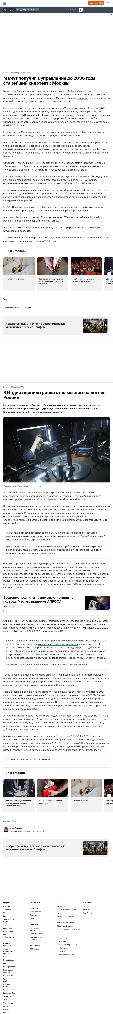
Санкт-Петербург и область (8, 951)
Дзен (32, 918)
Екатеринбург (8, 956)
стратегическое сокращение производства (37, 749)
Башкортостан (9, 966)
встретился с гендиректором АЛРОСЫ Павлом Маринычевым (54, 696)
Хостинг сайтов (63, 934)
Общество (7, 912)
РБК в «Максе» (14, 251)
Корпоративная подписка (36, 938)
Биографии (7, 928)
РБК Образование (8, 935)
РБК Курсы (61, 951)
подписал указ (64, 563)
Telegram (33, 915)
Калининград (8, 975)
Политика (7, 906)
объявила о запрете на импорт (32, 650)
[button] (19, 274)
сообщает (82, 97)
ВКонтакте (34, 908)
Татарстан (7, 996)
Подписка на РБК (36, 933)
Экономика (7, 909)
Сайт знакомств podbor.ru (67, 944)
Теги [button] (5, 299)
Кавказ (5, 1006)
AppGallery (87, 912)
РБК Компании (62, 948)
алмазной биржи (48, 549)
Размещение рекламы (65, 916)
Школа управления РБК (66, 954)
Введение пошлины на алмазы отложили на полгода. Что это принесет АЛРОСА (38, 599)
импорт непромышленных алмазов (58, 643)
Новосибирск (8, 960)
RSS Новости (35, 949)
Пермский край (9, 989)
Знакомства (61, 941)
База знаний (8, 931)
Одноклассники (36, 911)
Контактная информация (66, 909)
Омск (5, 963)
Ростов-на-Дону (9, 993)
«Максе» (45, 759)
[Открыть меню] (108, 3)
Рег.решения (62, 938)
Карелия (6, 1009)
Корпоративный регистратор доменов (68, 930)
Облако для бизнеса (64, 926)
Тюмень (6, 999)
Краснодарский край (9, 979)
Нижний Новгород (7, 985)
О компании (61, 906)
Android (86, 909)
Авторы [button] (6, 821)
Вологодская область (8, 971)
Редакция (60, 912)
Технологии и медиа (8, 920)
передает (52, 499)
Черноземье (8, 1003)
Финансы (6, 925)
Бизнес (6, 72)
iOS (84, 906)
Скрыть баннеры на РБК (36, 929)
